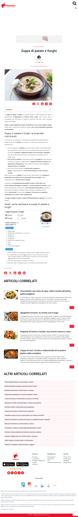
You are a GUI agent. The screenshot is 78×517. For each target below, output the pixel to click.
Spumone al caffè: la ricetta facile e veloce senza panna (23, 403)
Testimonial (50, 459)
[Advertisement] (39, 21)
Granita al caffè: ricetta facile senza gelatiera (19, 407)
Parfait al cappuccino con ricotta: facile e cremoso (21, 436)
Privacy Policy (67, 457)
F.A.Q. (48, 460)
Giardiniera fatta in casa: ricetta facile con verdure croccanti (24, 415)
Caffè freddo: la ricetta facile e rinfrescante (19, 440)
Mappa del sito (67, 462)
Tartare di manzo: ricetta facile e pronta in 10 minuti (21, 398)
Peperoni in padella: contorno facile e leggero (20, 444)
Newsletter (66, 460)
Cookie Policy (67, 459)
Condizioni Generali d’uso (54, 462)
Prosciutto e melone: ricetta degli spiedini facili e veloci (23, 428)
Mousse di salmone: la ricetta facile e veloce (19, 423)
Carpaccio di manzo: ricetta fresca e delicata (19, 411)
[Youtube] (15, 472)
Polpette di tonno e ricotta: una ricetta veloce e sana (45, 331)
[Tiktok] (22, 472)
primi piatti (35, 66)
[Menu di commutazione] (75, 8)
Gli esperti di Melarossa (38, 460)
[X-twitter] (19, 472)
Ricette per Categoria (39, 46)
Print (44, 223)
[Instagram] (12, 472)
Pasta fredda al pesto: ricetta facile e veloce (19, 382)
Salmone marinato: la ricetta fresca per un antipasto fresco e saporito (27, 419)
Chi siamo (35, 457)
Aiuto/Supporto (51, 457)
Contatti (34, 462)
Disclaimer (35, 464)
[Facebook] (8, 472)
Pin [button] (49, 223)
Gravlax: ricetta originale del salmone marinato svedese (23, 432)
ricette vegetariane (43, 66)
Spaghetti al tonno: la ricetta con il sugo (39, 313)
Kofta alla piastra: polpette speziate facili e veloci (21, 386)
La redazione (35, 459)
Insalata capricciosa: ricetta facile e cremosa (19, 390)
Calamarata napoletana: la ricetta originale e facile (21, 394)
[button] (33, 104)
